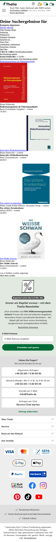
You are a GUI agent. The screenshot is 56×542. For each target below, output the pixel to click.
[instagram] (43, 485)
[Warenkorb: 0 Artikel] (51, 4)
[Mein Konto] (39, 4)
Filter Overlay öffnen (8, 30)
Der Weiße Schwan (8, 258)
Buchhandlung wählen (23, 52)
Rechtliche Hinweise (28, 327)
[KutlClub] (17, 485)
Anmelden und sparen (28, 347)
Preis (2, 42)
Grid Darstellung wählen (9, 59)
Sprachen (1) (5, 40)
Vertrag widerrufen (28, 411)
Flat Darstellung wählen (28, 59)
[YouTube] (38, 497)
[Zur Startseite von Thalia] (15, 4)
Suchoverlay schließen (19, 11)
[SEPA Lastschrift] (42, 452)
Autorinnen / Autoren (8, 47)
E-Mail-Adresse (9, 333)
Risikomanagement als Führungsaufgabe (17, 61)
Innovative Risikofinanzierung (13, 150)
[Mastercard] (23, 452)
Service (5, 426)
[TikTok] (28, 497)
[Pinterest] (17, 497)
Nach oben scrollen (7, 276)
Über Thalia (7, 419)
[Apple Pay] (37, 463)
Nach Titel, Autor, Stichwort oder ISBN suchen (30, 8)
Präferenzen (5, 35)
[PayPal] (17, 474)
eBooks (10, 27)
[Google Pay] (19, 463)
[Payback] (38, 474)
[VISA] (9, 452)
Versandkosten (30, 538)
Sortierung (4, 33)
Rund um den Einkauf (12, 433)
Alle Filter (3, 49)
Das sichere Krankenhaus (11, 203)
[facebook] (32, 485)
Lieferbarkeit (5, 45)
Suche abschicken (17, 13)
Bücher (3, 27)
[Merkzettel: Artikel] (45, 4)
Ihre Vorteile (7, 440)
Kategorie (3, 37)
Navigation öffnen (4, 10)
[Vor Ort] (33, 4)
